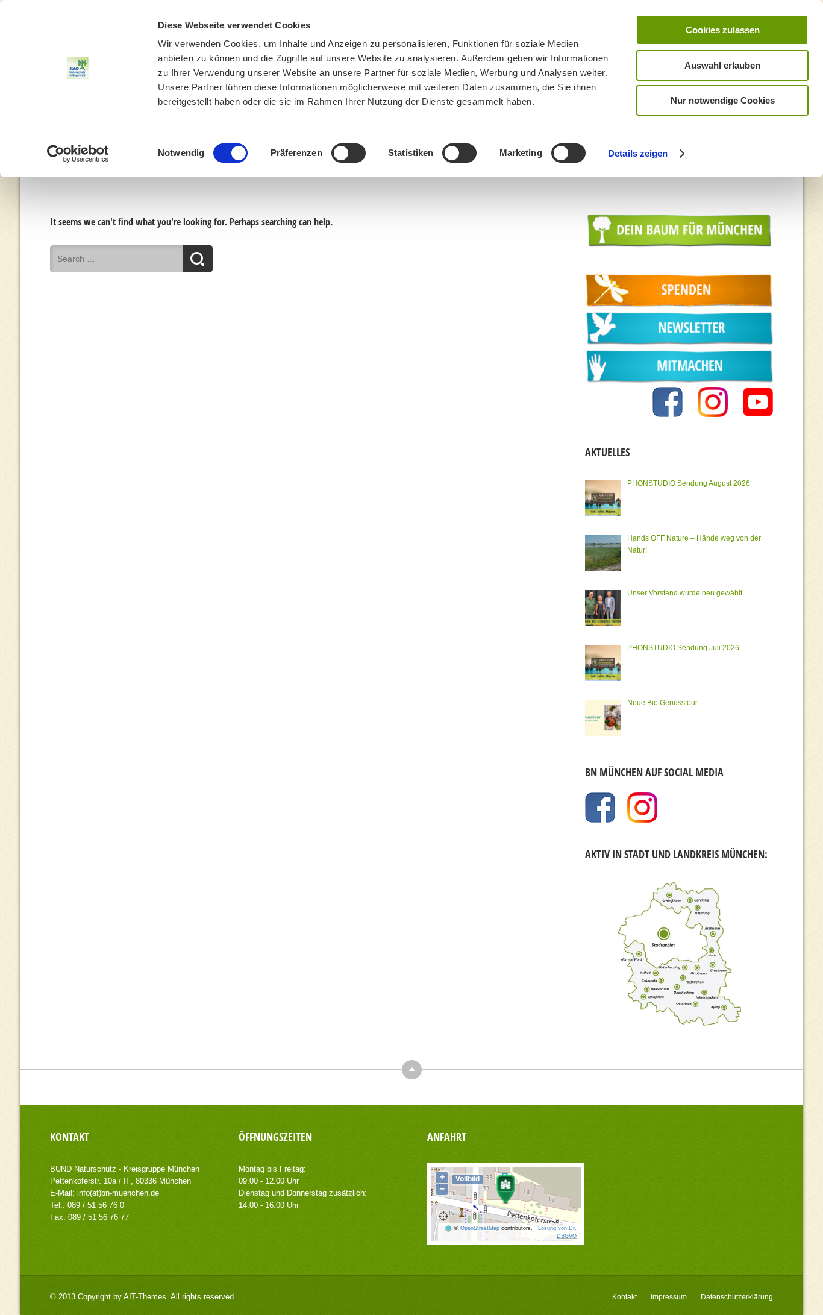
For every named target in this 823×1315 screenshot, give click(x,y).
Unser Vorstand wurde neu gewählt (684, 593)
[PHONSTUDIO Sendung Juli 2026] (603, 663)
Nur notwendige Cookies (723, 100)
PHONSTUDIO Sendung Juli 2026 (683, 648)
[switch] (348, 153)
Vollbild (467, 1179)
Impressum (669, 1297)
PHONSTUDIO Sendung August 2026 (688, 483)
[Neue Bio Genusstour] (603, 718)
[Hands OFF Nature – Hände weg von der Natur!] (603, 553)
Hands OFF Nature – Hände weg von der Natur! (694, 544)
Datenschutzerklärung (737, 1297)
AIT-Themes (145, 1296)
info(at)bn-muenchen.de (118, 1192)
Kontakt (624, 1297)
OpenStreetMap (479, 1228)
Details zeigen (638, 153)
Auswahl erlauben (722, 65)
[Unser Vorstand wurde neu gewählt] (603, 608)
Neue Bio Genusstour (662, 702)
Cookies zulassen (723, 30)
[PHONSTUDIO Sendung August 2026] (603, 498)
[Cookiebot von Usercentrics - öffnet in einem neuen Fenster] (78, 154)
